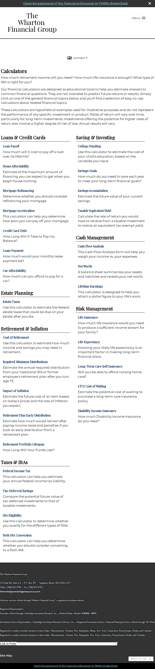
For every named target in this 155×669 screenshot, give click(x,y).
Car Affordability (14, 271)
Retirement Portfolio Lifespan (23, 444)
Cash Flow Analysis (91, 246)
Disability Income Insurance (97, 411)
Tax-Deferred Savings (18, 491)
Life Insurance (88, 317)
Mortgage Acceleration (19, 211)
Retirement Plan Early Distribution (27, 415)
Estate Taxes (11, 302)
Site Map (6, 655)
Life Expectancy (89, 342)
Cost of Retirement (16, 337)
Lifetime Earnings (90, 286)
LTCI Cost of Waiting (92, 386)
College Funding (89, 146)
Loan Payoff (11, 146)
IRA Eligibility (12, 515)
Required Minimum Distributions (25, 362)
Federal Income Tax (16, 471)
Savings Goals (87, 171)
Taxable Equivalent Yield (94, 211)
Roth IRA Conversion (17, 535)
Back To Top (139, 658)
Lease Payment (13, 251)
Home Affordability (16, 166)
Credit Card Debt (15, 231)
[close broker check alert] (149, 3)
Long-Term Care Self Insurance (100, 366)
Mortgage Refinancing (18, 191)
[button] (138, 18)
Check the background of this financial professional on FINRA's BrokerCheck (75, 3)
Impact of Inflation (16, 391)
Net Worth (85, 266)
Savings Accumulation (93, 191)
